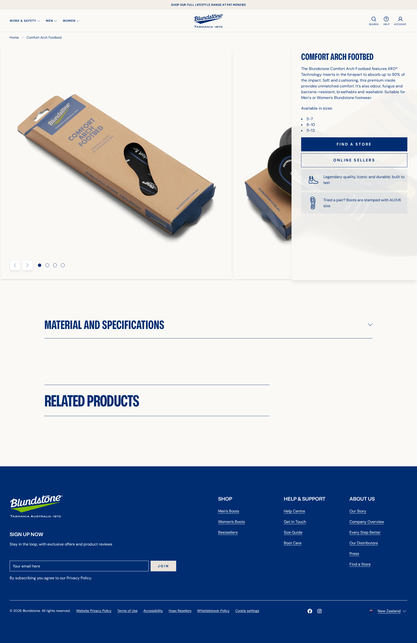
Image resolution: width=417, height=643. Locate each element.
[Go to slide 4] (63, 265)
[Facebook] (310, 611)
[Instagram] (319, 611)
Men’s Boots (228, 511)
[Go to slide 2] (47, 265)
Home (14, 37)
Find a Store (360, 564)
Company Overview (366, 521)
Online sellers (354, 160)
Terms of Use (127, 610)
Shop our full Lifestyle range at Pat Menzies (208, 5)
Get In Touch (295, 521)
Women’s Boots (231, 521)
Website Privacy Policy (93, 610)
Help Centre (294, 511)
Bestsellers (228, 532)
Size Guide (293, 532)
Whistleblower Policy (213, 610)
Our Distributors (363, 542)
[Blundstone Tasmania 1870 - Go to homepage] (208, 21)
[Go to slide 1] (40, 265)
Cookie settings (247, 610)
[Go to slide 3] (55, 265)
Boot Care (292, 542)
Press (354, 553)
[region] (208, 164)
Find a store (354, 144)
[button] (208, 324)
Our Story (357, 511)
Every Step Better (365, 532)
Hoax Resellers (180, 610)
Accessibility (153, 610)
